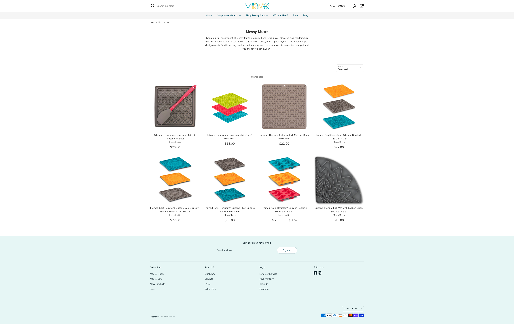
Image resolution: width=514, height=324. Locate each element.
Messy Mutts (163, 22)
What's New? (280, 15)
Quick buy (175, 127)
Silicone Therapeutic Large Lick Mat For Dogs (284, 135)
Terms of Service (268, 273)
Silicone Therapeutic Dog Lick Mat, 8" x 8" (229, 135)
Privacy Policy (266, 278)
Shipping (264, 289)
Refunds (263, 284)
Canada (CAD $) (337, 6)
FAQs (208, 284)
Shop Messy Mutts (227, 15)
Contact (209, 278)
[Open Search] (152, 5)
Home (209, 15)
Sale (152, 289)
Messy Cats (156, 278)
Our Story (210, 273)
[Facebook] (315, 273)
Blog (305, 15)
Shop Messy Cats (256, 15)
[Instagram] (319, 273)
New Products (157, 284)
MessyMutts (170, 316)
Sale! (295, 15)
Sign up (287, 250)
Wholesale (210, 289)
